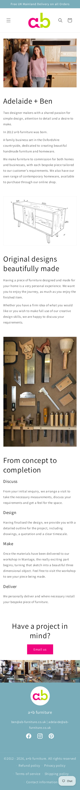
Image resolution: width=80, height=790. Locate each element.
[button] (8, 20)
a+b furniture (36, 758)
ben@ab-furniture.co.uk (28, 722)
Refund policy (29, 765)
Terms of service (28, 774)
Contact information (42, 782)
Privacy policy (54, 765)
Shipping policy (57, 774)
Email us (40, 649)
